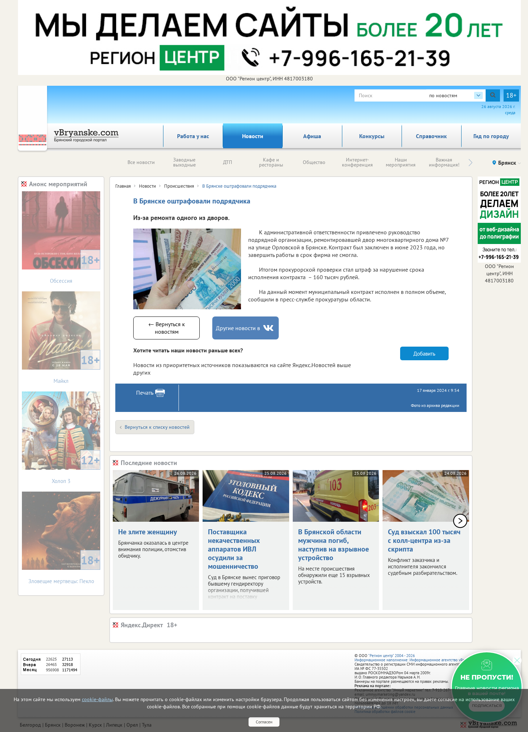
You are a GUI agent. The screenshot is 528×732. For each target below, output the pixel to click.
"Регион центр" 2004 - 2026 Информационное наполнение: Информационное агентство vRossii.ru (415, 657)
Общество (314, 162)
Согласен (264, 721)
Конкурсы (371, 136)
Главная (123, 186)
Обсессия (75, 268)
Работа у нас (193, 136)
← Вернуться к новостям (166, 327)
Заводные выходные (184, 162)
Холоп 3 (76, 468)
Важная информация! (444, 162)
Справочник (431, 136)
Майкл (77, 368)
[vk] (269, 328)
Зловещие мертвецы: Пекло (64, 569)
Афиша (312, 136)
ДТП (227, 162)
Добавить (424, 353)
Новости (252, 136)
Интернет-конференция (357, 162)
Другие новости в (238, 328)
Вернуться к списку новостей (157, 427)
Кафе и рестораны (271, 162)
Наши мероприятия (401, 162)
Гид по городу (491, 136)
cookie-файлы (97, 699)
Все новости (141, 162)
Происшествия (179, 186)
